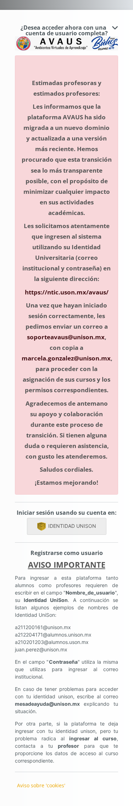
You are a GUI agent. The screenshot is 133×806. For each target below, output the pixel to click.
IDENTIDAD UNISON (72, 526)
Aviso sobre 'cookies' (41, 785)
